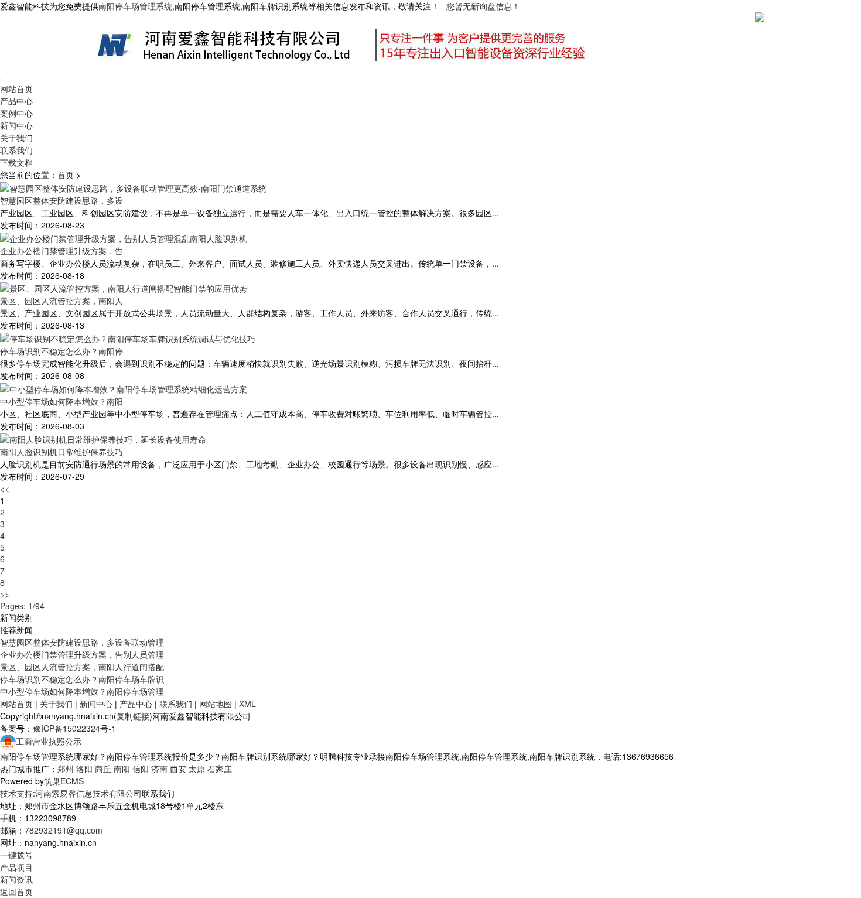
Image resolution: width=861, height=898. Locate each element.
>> (4, 594)
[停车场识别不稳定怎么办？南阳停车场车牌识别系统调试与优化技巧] (127, 337)
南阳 (122, 768)
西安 (178, 768)
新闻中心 (16, 125)
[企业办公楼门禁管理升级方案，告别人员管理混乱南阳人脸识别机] (123, 237)
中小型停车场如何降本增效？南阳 (61, 401)
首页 (65, 174)
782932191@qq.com (63, 830)
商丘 (103, 768)
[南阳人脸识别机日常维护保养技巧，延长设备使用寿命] (103, 438)
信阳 (140, 768)
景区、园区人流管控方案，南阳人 (61, 300)
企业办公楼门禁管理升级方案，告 (61, 251)
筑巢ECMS (64, 781)
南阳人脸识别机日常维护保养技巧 (61, 451)
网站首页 (16, 88)
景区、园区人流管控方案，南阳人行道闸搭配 (82, 666)
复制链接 (133, 716)
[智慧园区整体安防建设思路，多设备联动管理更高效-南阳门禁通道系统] (133, 187)
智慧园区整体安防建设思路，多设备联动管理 (82, 642)
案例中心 (16, 113)
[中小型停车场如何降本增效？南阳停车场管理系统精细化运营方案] (123, 388)
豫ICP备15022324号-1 (74, 728)
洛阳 (84, 768)
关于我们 (16, 138)
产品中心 (16, 101)
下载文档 (16, 162)
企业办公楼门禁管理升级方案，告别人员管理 (82, 654)
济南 (159, 768)
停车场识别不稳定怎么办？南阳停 (61, 351)
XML (247, 703)
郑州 (65, 768)
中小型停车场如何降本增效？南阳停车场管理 (82, 691)
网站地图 (215, 703)
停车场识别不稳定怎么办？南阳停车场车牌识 (82, 679)
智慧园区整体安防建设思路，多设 (61, 200)
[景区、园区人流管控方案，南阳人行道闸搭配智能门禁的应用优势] (123, 287)
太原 (197, 768)
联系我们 (16, 150)
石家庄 (219, 768)
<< (4, 488)
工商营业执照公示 (48, 741)
